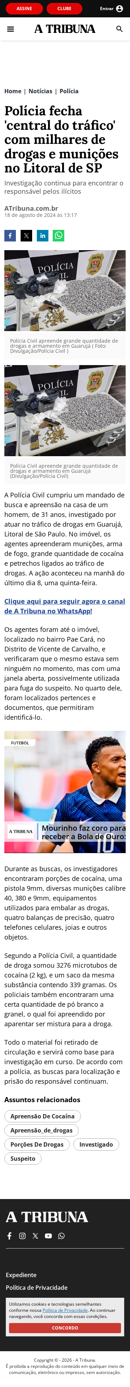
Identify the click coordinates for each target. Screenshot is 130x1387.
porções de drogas (37, 1144)
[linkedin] (42, 236)
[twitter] (26, 236)
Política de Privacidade (65, 1310)
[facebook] (10, 236)
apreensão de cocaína (42, 1116)
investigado (96, 1144)
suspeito (22, 1159)
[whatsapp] (58, 236)
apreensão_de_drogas (41, 1130)
